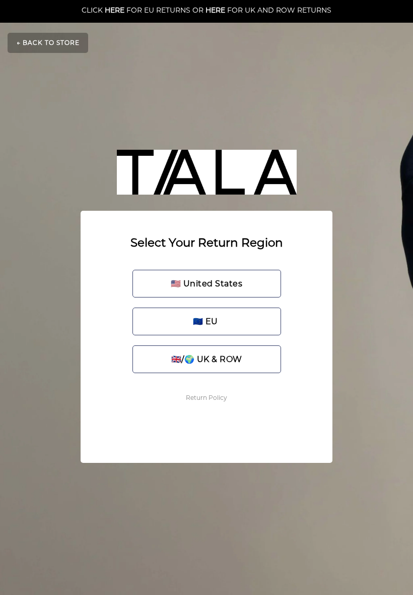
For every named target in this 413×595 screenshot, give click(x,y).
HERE (114, 10)
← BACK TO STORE (48, 42)
